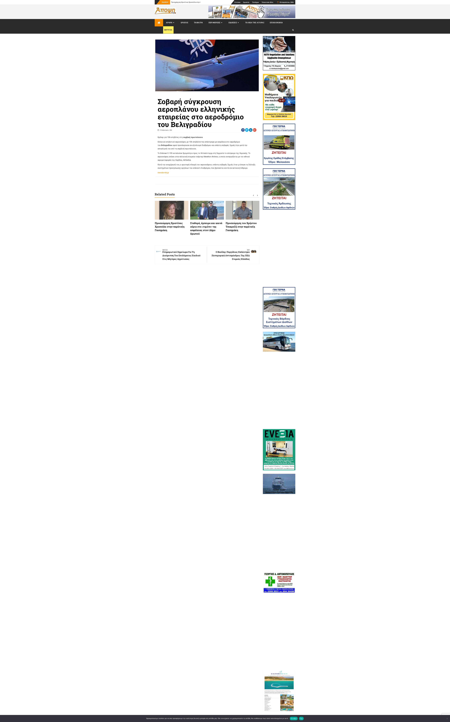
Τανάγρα (255, 2)
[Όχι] (447, 718)
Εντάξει (294, 718)
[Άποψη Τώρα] (159, 22)
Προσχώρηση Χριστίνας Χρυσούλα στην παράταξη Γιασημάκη (169, 227)
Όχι (301, 718)
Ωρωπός (246, 2)
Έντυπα (237, 2)
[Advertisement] (279, 248)
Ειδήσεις (233, 22)
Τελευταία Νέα (267, 2)
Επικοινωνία (276, 22)
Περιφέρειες (214, 22)
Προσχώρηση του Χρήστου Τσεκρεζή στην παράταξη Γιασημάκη (241, 227)
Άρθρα (169, 22)
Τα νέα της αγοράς (254, 22)
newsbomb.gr (163, 172)
